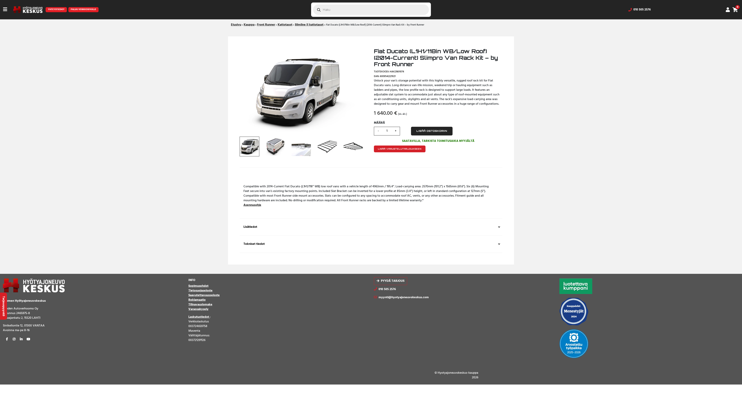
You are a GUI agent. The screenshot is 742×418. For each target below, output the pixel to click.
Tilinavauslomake (200, 304)
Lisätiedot (250, 227)
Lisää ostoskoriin (431, 130)
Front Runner (266, 24)
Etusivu (236, 24)
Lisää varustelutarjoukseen (399, 149)
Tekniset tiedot (254, 244)
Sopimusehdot (198, 286)
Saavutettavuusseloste (204, 295)
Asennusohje (252, 205)
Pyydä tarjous (392, 281)
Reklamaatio (197, 299)
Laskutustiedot (199, 316)
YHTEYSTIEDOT (56, 9)
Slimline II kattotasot (309, 24)
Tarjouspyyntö (3, 306)
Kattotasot (285, 24)
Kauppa (249, 24)
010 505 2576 (642, 9)
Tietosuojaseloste (200, 290)
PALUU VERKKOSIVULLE (83, 9)
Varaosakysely (198, 309)
